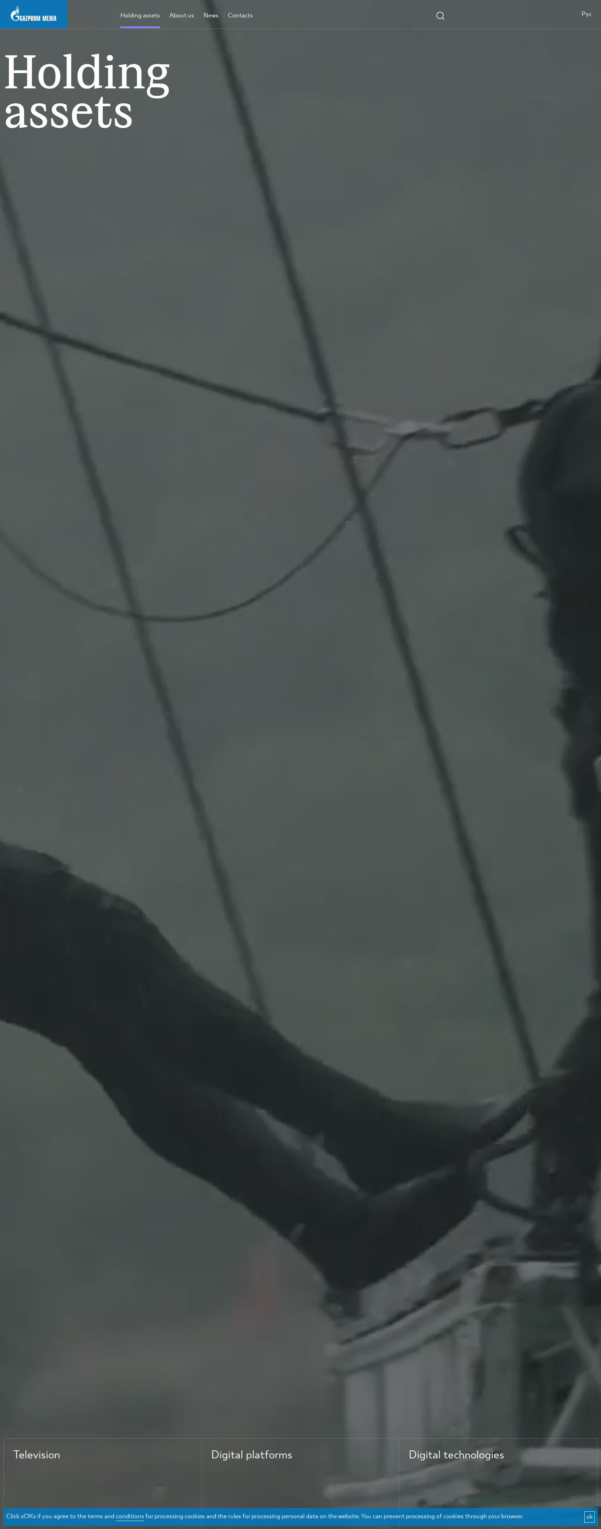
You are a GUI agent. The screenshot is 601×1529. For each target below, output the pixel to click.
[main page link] (33, 13)
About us (181, 16)
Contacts (240, 16)
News (210, 16)
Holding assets (140, 16)
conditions (130, 1516)
